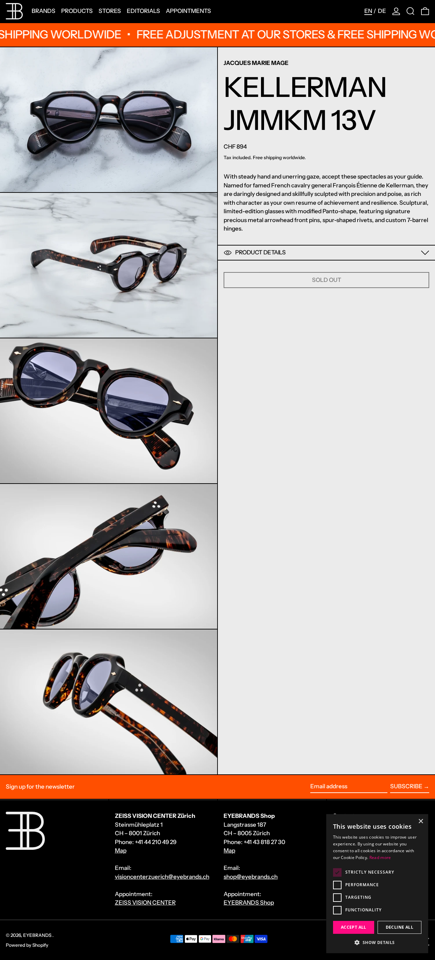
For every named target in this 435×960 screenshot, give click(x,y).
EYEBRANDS (37, 935)
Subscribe (406, 786)
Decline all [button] (399, 927)
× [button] (420, 821)
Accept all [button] (353, 927)
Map (120, 850)
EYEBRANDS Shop (249, 902)
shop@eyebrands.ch (251, 876)
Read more (380, 857)
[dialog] (377, 883)
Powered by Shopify (27, 945)
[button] (410, 11)
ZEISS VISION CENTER (145, 902)
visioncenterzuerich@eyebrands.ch (162, 876)
